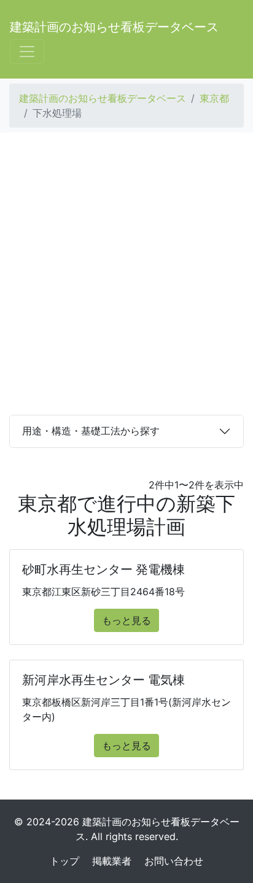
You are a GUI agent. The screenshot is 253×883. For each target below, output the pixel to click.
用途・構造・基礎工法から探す (91, 431)
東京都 (214, 98)
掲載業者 (111, 861)
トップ (64, 861)
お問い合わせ (173, 861)
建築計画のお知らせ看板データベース (114, 27)
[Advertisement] (126, 273)
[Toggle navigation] (27, 51)
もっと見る (126, 620)
